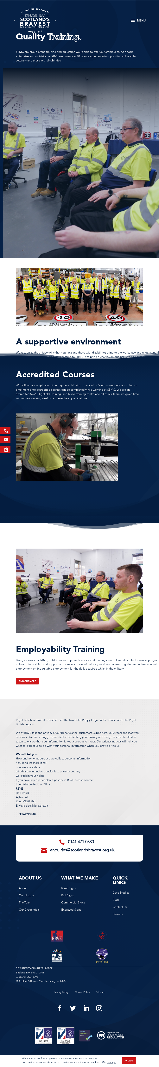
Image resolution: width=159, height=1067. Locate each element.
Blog (116, 900)
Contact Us (120, 907)
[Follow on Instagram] (99, 1008)
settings (111, 1062)
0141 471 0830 (81, 841)
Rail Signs (67, 895)
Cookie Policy (82, 992)
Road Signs (68, 888)
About (23, 888)
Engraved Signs (71, 909)
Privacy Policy (27, 814)
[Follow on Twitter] (73, 1008)
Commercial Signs (73, 902)
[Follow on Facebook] (60, 1008)
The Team (25, 902)
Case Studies (121, 892)
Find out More (27, 681)
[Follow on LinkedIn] (86, 1008)
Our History (26, 895)
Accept (129, 1060)
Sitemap (100, 992)
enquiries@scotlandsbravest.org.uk (82, 849)
